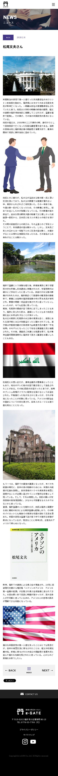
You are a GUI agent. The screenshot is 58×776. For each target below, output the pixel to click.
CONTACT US (31, 694)
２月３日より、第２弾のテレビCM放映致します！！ (10, 670)
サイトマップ (29, 735)
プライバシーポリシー (29, 729)
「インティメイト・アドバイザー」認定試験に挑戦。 (47, 670)
